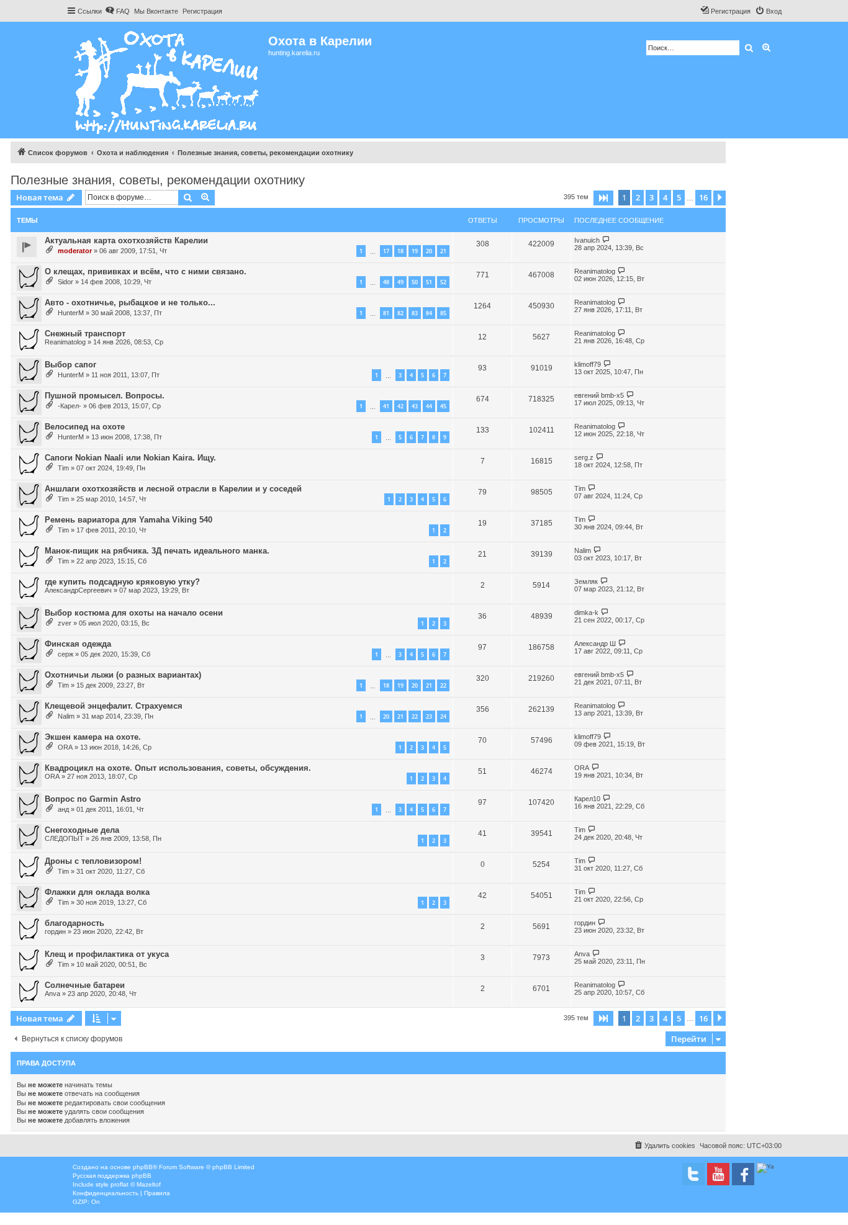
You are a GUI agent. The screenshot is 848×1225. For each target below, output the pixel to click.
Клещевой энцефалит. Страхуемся (114, 706)
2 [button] (638, 197)
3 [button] (651, 197)
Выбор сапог (70, 364)
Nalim (582, 550)
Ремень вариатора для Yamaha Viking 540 (128, 519)
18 (400, 251)
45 (443, 406)
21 (443, 251)
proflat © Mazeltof (136, 1184)
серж (65, 654)
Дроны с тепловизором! (93, 861)
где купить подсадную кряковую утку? (122, 581)
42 (400, 406)
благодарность (74, 923)
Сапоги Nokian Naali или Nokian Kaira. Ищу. (130, 457)
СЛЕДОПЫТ (64, 838)
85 (443, 313)
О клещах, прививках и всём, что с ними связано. (145, 271)
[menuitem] (117, 11)
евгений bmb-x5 (599, 395)
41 (386, 406)
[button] (603, 198)
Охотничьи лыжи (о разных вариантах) (123, 675)
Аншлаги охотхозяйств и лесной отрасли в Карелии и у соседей (173, 488)
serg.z (583, 457)
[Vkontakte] (693, 1174)
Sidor (65, 281)
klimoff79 (587, 364)
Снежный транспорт (85, 333)
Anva (582, 954)
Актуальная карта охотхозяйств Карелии (126, 240)
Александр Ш (595, 643)
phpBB (143, 1167)
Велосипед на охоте (85, 426)
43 (415, 406)
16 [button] (703, 197)
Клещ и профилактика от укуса (107, 954)
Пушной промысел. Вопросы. (105, 395)
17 (386, 251)
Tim (63, 468)
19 (415, 251)
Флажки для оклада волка (97, 892)
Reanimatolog (594, 271)
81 (386, 313)
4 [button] (665, 197)
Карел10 (587, 798)
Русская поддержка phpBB (112, 1175)
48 (386, 282)
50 (415, 282)
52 (443, 282)
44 (429, 406)
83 (415, 313)
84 (429, 313)
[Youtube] (718, 1174)
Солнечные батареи (85, 985)
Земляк (586, 581)
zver (64, 623)
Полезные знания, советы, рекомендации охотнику (158, 180)
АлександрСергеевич (78, 590)
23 (429, 716)
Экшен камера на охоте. (93, 737)
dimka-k (586, 612)
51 (429, 282)
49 (400, 282)
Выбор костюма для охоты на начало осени (134, 612)
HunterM (71, 312)
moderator (75, 250)
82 (400, 313)
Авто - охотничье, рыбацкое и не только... (130, 302)
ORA (65, 747)
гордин (55, 931)
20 (429, 251)
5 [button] (679, 197)
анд (63, 809)
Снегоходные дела (82, 830)
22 (443, 685)
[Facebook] (743, 1174)
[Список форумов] (167, 80)
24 (443, 716)
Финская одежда (78, 643)
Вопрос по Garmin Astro (93, 799)
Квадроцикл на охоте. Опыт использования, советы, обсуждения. (178, 768)
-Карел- (69, 406)
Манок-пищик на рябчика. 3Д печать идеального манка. (157, 550)
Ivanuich (587, 240)
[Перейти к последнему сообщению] (606, 240)
